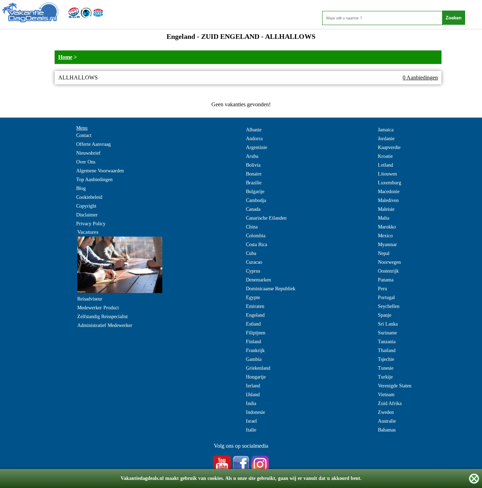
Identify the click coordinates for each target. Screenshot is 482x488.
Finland (253, 341)
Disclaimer (87, 215)
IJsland (253, 394)
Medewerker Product (98, 307)
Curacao (254, 262)
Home (65, 57)
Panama (385, 279)
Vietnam (386, 394)
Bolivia (253, 165)
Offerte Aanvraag (93, 144)
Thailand (387, 350)
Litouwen (387, 174)
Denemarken (258, 279)
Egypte (253, 297)
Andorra (254, 138)
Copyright (86, 206)
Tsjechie (386, 359)
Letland (385, 165)
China (252, 227)
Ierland (253, 385)
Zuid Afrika (390, 403)
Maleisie (386, 209)
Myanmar (387, 244)
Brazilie (253, 182)
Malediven (388, 200)
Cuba (251, 253)
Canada (253, 209)
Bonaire (253, 174)
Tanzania (387, 341)
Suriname (387, 332)
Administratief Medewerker (104, 325)
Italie (251, 430)
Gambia (253, 359)
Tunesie (385, 368)
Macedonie (388, 191)
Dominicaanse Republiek (270, 288)
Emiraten (255, 306)
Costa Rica (256, 244)
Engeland (255, 315)
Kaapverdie (389, 147)
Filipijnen (255, 332)
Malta (383, 218)
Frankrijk (255, 350)
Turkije (385, 377)
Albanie (253, 129)
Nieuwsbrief (88, 153)
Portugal (386, 297)
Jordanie (386, 138)
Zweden (386, 412)
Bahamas (387, 430)
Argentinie (256, 147)
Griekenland (258, 368)
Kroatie (385, 156)
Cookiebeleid (89, 197)
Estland (253, 324)
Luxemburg (389, 182)
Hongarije (256, 377)
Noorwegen (389, 262)
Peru (382, 288)
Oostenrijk (388, 271)
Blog (81, 188)
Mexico (385, 235)
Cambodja (256, 200)
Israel (251, 421)
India (251, 403)
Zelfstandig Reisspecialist (102, 316)
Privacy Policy (91, 223)
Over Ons (85, 162)
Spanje (384, 315)
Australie (387, 421)
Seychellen (388, 306)
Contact (83, 135)
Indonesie (255, 412)
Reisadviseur (89, 299)
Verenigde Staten (394, 385)
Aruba (252, 156)
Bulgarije (255, 191)
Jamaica (385, 129)
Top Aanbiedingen (94, 179)
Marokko (387, 227)
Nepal (384, 253)
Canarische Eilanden (266, 218)
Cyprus (253, 271)
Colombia (255, 235)
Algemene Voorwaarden (100, 170)
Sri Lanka (388, 324)
